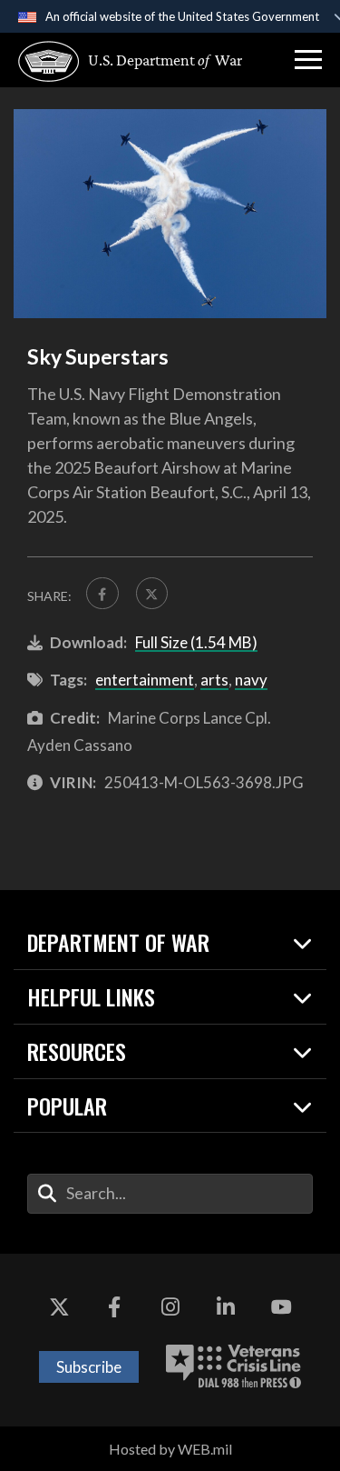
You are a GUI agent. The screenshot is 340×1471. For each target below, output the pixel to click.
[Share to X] (152, 593)
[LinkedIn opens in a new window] (225, 1308)
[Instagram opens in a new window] (170, 1308)
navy (251, 679)
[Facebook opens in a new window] (114, 1308)
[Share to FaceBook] (102, 593)
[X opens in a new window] (59, 1308)
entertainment (144, 679)
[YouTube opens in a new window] (281, 1308)
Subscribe (88, 1366)
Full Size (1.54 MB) (196, 642)
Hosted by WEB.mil (170, 1448)
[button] (308, 60)
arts (214, 679)
